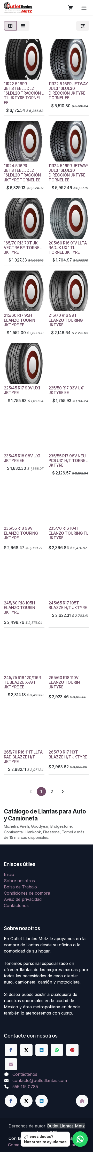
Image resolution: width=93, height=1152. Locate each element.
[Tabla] (10, 26)
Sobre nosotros (19, 880)
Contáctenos (16, 905)
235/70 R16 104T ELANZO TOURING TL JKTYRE (68, 533)
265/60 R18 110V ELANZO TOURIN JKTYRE (64, 682)
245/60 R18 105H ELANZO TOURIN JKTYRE (19, 608)
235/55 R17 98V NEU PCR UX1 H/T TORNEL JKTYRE (68, 461)
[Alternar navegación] (84, 7)
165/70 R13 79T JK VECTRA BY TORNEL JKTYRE (23, 248)
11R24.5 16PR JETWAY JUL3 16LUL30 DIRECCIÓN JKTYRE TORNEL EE (68, 172)
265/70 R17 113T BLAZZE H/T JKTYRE (68, 754)
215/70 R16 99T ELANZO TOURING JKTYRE (66, 320)
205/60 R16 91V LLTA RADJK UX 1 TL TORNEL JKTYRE (68, 248)
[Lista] (23, 26)
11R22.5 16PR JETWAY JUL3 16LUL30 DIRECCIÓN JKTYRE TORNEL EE (68, 91)
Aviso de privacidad (23, 899)
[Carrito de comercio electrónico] (70, 7)
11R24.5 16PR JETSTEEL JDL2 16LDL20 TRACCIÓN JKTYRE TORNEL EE (22, 172)
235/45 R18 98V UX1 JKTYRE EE (22, 458)
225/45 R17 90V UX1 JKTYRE (22, 390)
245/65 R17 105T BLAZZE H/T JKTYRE (68, 605)
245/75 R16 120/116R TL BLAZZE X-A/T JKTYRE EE (22, 682)
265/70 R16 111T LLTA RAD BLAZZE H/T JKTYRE (23, 757)
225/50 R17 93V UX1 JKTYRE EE (66, 390)
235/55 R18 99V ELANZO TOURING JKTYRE (21, 533)
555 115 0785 (25, 1086)
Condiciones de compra (27, 893)
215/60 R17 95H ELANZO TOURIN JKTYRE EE (19, 320)
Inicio (9, 874)
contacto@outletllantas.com (39, 1080)
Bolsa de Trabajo (20, 886)
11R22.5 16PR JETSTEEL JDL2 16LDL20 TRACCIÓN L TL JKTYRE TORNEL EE (24, 93)
